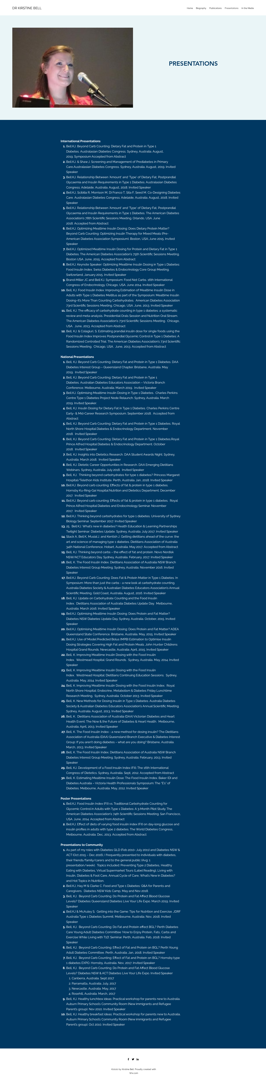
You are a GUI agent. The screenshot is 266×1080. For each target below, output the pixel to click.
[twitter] (133, 1059)
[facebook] (128, 1059)
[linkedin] (137, 1059)
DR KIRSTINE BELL (27, 8)
